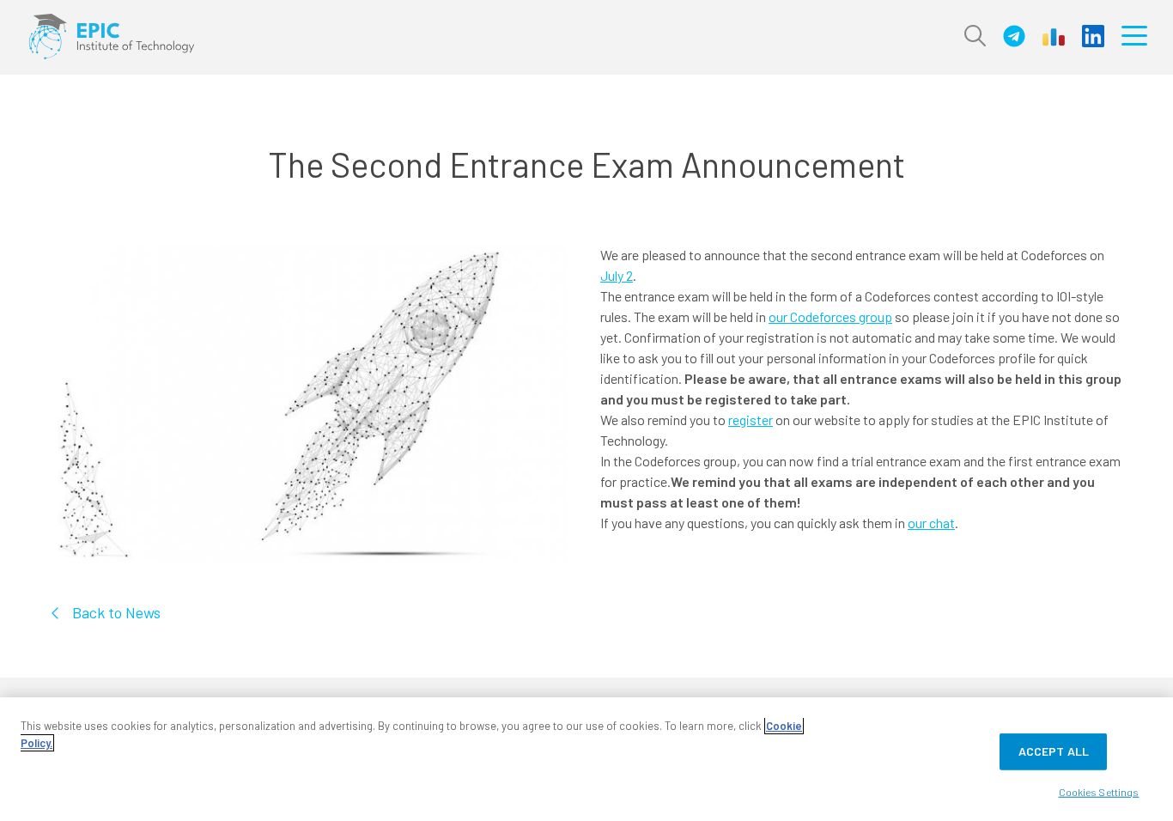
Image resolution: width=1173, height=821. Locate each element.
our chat (931, 522)
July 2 (616, 275)
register (750, 419)
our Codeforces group (830, 316)
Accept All (1053, 751)
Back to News (115, 612)
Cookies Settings (1099, 791)
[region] (586, 759)
